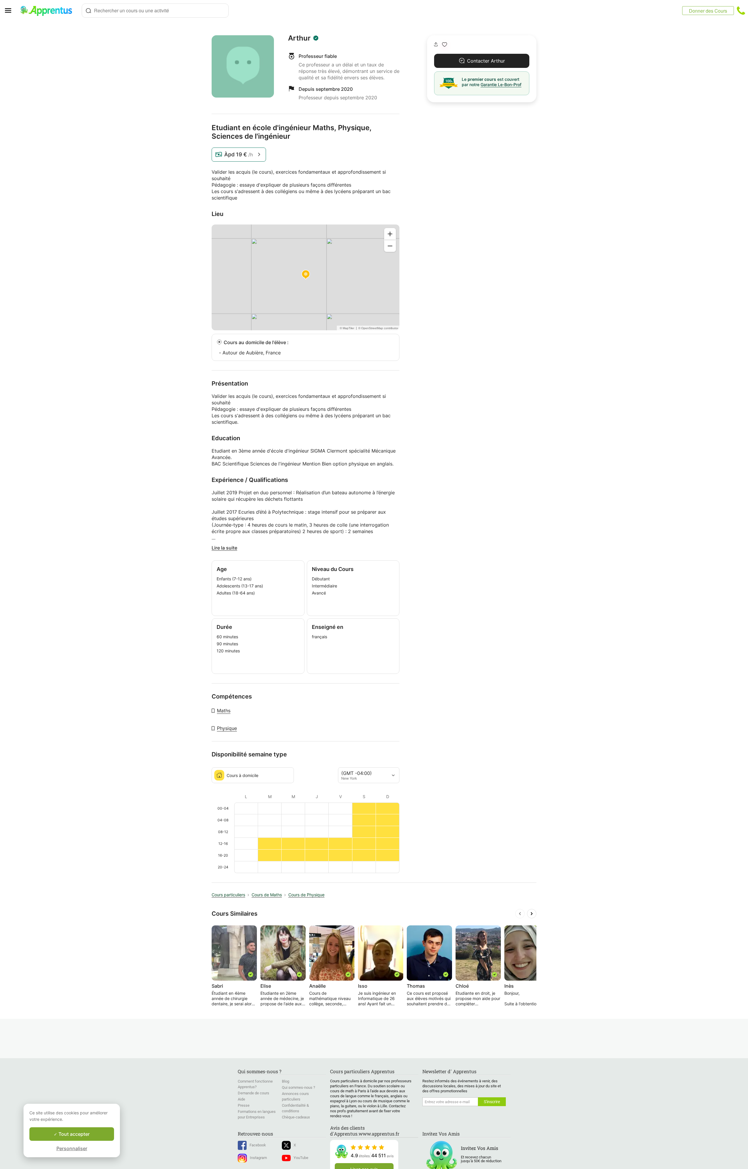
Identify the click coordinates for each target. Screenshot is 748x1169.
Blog (285, 1081)
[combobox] (155, 11)
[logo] (49, 11)
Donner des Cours (708, 10)
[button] (444, 44)
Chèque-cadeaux (296, 1117)
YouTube (301, 1157)
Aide (241, 1099)
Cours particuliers (228, 894)
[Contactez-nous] (741, 10)
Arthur (299, 38)
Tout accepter (73, 1134)
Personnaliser (71, 1148)
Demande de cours (253, 1093)
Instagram (258, 1157)
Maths (223, 711)
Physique (227, 728)
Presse (244, 1105)
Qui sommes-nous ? (298, 1087)
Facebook (258, 1145)
